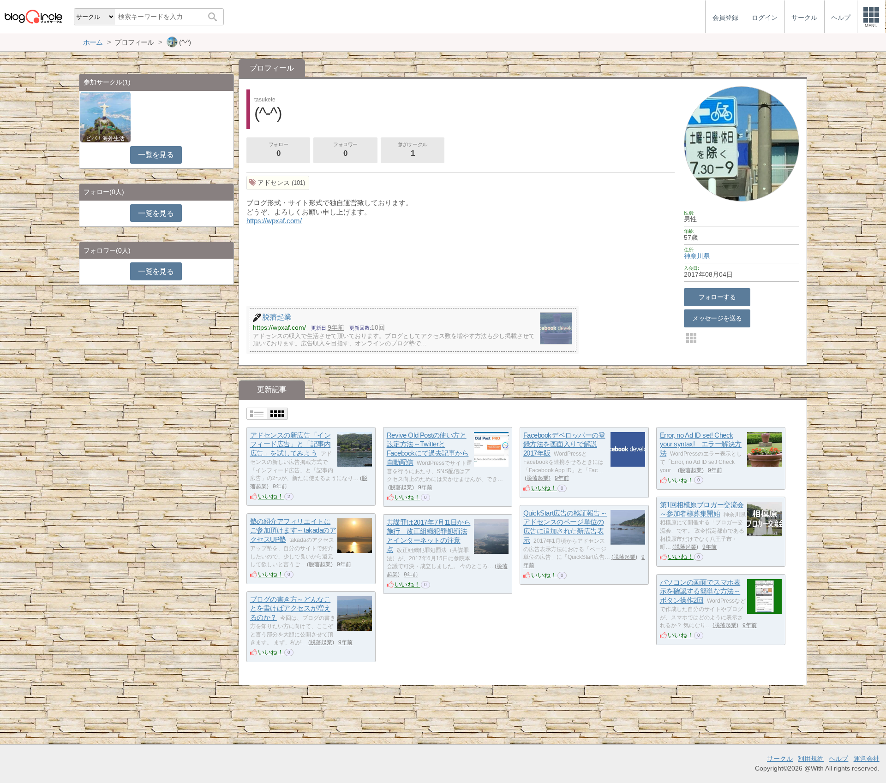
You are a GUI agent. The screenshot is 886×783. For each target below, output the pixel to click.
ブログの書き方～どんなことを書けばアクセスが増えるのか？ (290, 608)
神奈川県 (697, 256)
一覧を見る (156, 155)
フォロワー (345, 150)
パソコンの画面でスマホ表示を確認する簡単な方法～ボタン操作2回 (700, 591)
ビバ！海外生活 (105, 138)
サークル (780, 758)
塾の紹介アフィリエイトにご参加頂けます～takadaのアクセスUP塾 (293, 530)
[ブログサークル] (33, 16)
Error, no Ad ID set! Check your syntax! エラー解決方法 (701, 444)
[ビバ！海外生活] (105, 116)
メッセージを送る (717, 318)
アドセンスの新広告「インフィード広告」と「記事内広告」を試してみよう (290, 444)
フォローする (717, 297)
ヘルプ (838, 758)
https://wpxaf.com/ (274, 221)
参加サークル (412, 150)
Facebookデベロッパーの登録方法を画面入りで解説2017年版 (564, 444)
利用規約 (811, 758)
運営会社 (867, 758)
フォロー (278, 150)
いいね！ (271, 496)
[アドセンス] (278, 183)
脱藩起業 (401, 487)
